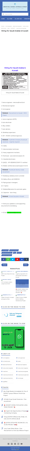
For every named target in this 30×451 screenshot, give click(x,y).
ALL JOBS (9, 18)
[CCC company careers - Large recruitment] (7, 280)
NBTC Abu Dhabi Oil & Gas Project (7, 274)
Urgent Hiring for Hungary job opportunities (7, 298)
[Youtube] (21, 444)
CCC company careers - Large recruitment (7, 282)
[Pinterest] (15, 444)
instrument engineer (8, 368)
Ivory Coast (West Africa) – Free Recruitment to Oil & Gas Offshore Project (16, 429)
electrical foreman (7, 364)
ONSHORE (27, 18)
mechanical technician (8, 378)
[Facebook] (9, 444)
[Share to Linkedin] (22, 259)
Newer (4, 264)
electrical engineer (14, 250)
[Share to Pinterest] (17, 259)
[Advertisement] (15, 50)
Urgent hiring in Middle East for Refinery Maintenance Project (21, 299)
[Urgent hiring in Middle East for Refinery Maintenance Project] (22, 295)
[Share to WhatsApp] (8, 259)
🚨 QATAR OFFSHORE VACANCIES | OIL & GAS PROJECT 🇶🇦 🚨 (16, 424)
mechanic (5, 371)
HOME (3, 18)
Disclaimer (9, 438)
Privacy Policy (17, 438)
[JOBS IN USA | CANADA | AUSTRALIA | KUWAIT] (15, 6)
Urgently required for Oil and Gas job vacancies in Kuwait (21, 275)
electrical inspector (22, 364)
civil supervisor (21, 357)
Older (25, 264)
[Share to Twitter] (12, 259)
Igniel (17, 449)
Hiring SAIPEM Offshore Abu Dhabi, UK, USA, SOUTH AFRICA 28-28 (15, 418)
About (4, 438)
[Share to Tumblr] (26, 259)
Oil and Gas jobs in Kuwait (16, 196)
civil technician (6, 361)
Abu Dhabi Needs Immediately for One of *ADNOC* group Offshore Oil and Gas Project (15, 393)
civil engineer (5, 250)
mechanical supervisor (23, 374)
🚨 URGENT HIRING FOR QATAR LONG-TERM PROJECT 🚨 (22, 291)
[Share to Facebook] (3, 259)
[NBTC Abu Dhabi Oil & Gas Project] (7, 271)
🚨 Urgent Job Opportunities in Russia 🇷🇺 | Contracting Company (16, 412)
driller (19, 361)
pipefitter (5, 381)
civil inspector (6, 357)
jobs (14, 252)
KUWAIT (19, 252)
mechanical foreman (8, 374)
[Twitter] (12, 444)
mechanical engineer (6, 255)
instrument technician (7, 252)
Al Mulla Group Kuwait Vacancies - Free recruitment (15, 400)
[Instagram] (18, 444)
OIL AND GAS (18, 18)
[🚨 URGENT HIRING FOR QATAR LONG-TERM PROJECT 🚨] (22, 283)
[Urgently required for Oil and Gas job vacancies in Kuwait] (22, 271)
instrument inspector (23, 368)
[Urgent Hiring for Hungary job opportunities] (7, 295)
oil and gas (20, 378)
